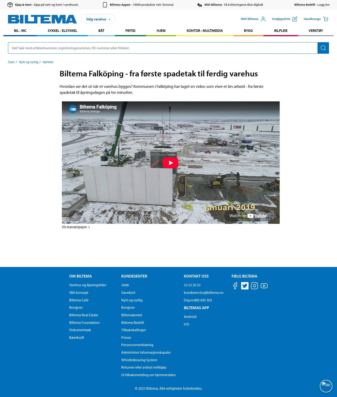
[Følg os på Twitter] (245, 286)
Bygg (248, 30)
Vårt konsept (78, 292)
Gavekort (128, 292)
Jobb (125, 285)
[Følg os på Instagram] (254, 286)
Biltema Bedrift (132, 322)
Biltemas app (196, 307)
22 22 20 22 (192, 285)
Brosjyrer (76, 307)
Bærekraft (76, 337)
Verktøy (316, 30)
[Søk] (323, 48)
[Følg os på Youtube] (264, 288)
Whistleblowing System (139, 360)
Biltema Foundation (84, 322)
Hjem (161, 30)
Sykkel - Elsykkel (62, 30)
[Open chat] (326, 386)
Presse (126, 337)
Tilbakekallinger (133, 330)
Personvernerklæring (137, 344)
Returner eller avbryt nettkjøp (143, 367)
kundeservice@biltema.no (204, 292)
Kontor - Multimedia (205, 30)
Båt (101, 30)
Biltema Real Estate (83, 315)
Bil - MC (20, 30)
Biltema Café (78, 300)
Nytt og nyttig (28, 62)
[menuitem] (20, 31)
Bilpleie (280, 30)
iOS (186, 324)
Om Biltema (80, 276)
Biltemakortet (131, 315)
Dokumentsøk (80, 330)
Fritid (130, 30)
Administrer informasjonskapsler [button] (146, 352)
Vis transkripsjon (75, 227)
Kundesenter (134, 276)
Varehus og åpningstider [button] (87, 285)
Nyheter (48, 62)
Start (11, 62)
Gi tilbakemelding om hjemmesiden (148, 374)
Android (190, 316)
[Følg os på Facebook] (235, 286)
